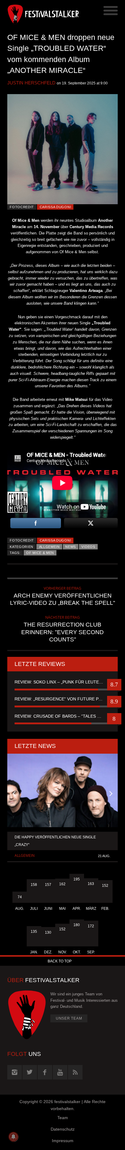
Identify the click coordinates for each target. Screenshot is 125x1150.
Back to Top (60, 961)
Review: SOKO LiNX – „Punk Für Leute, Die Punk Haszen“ (62, 682)
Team (62, 1117)
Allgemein (49, 547)
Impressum (62, 1140)
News (70, 547)
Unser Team (69, 1018)
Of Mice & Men (40, 553)
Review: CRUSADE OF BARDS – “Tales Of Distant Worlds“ (62, 716)
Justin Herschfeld (31, 82)
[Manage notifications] (13, 1137)
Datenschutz (63, 1129)
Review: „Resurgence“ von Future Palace (62, 698)
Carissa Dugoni (55, 207)
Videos (88, 547)
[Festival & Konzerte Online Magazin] (34, 13)
